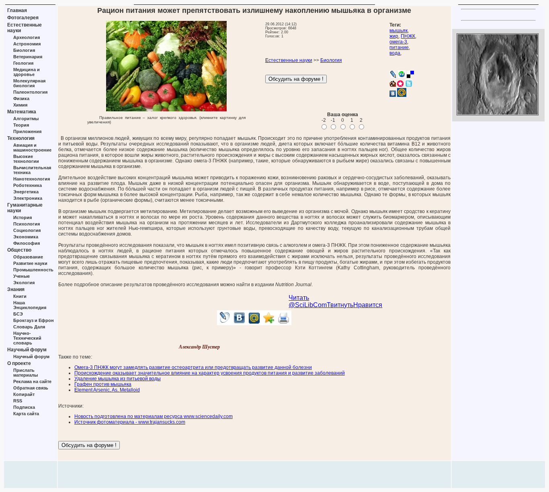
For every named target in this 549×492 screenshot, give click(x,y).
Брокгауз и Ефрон (33, 320)
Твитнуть (340, 304)
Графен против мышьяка (102, 384)
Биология (24, 50)
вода (394, 53)
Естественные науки (288, 60)
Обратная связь (30, 387)
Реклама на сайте (32, 381)
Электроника (27, 198)
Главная (17, 10)
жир (393, 36)
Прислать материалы (25, 372)
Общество (19, 250)
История (22, 217)
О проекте (19, 363)
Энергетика (26, 191)
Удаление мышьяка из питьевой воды (117, 378)
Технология (21, 138)
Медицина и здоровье (26, 72)
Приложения (27, 131)
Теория (21, 125)
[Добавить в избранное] (269, 323)
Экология (24, 282)
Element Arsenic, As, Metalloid (107, 390)
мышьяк (398, 30)
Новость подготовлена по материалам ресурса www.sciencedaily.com (153, 416)
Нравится (367, 304)
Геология (23, 63)
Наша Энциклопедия (29, 305)
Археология (26, 37)
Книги (20, 296)
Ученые (21, 276)
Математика (21, 112)
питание (399, 47)
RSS (17, 400)
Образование (28, 256)
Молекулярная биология (29, 83)
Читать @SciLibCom (308, 301)
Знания (16, 289)
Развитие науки (30, 263)
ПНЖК (408, 36)
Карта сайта (26, 413)
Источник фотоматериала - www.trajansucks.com (129, 422)
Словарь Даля (29, 326)
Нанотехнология (31, 178)
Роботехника (27, 185)
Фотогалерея (23, 17)
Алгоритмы (26, 118)
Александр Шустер (199, 347)
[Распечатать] (284, 323)
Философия (26, 243)
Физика (21, 98)
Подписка (24, 407)
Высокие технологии (26, 159)
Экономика (25, 236)
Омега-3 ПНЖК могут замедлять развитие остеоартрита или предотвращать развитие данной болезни (193, 367)
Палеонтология (30, 92)
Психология (26, 223)
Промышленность (33, 269)
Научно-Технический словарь (27, 338)
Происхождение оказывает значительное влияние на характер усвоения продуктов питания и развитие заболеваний (209, 373)
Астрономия (27, 43)
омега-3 (398, 42)
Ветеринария (27, 56)
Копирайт (24, 394)
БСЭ (18, 314)
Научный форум (27, 350)
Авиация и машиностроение (32, 147)
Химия (20, 104)
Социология (27, 230)
